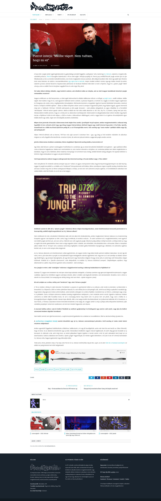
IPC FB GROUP (72, 15)
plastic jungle (65, 369)
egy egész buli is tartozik (76, 81)
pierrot (57, 369)
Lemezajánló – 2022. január (108, 433)
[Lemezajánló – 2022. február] (46, 424)
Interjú (36, 50)
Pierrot (49, 76)
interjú (37, 369)
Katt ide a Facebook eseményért (115, 343)
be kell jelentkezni (50, 446)
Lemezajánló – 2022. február (40, 433)
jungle (43, 369)
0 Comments (55, 65)
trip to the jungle (76, 369)
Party (60, 15)
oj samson (50, 369)
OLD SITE (83, 15)
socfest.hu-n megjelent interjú (46, 321)
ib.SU (36, 65)
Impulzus (48, 15)
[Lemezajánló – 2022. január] (115, 424)
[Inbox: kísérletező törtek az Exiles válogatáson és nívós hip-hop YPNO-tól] (80, 424)
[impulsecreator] (51, 6)
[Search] (128, 15)
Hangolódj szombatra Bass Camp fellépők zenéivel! (101, 388)
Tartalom (35, 15)
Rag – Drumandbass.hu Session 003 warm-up (62, 388)
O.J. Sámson (107, 74)
